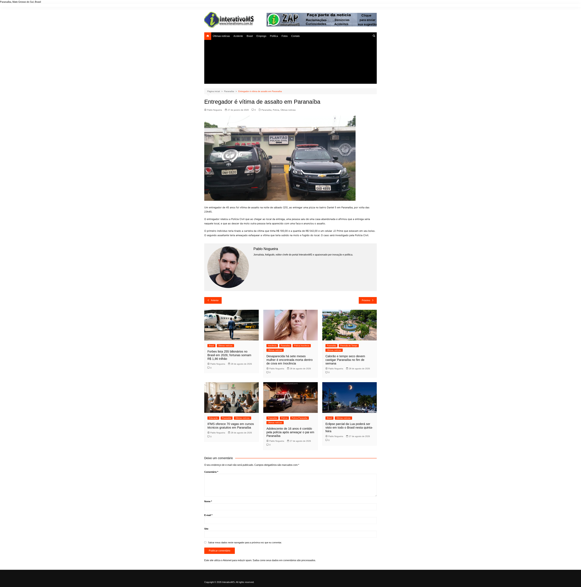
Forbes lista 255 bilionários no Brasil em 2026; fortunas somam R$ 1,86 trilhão (229, 355)
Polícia (276, 110)
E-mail (208, 515)
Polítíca (274, 36)
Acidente (238, 36)
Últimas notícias (221, 36)
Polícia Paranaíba (299, 418)
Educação (213, 418)
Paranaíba (266, 110)
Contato (295, 36)
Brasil (250, 36)
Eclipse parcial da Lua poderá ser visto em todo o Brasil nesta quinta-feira (349, 427)
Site (206, 528)
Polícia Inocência (301, 346)
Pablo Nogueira (214, 110)
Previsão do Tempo (348, 346)
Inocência (272, 346)
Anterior (215, 300)
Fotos (285, 36)
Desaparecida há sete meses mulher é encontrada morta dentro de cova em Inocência (289, 359)
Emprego (261, 36)
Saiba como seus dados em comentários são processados (284, 560)
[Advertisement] (290, 62)
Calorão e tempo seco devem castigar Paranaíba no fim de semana (345, 359)
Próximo (366, 300)
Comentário (211, 472)
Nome (208, 501)
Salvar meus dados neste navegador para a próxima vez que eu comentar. (245, 542)
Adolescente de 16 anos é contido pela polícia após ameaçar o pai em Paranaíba (290, 432)
